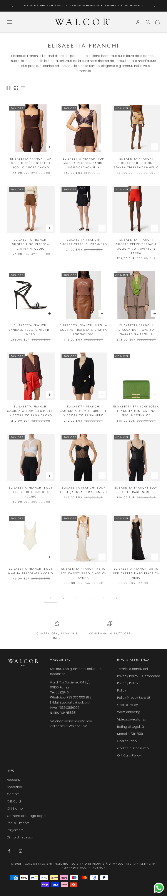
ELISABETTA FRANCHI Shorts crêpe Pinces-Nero (83, 242)
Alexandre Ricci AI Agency (83, 867)
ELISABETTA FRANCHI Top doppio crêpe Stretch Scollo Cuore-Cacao (31, 163)
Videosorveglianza (131, 719)
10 (103, 598)
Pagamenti (15, 830)
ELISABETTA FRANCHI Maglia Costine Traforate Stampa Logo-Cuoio (83, 329)
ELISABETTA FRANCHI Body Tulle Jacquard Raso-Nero (83, 490)
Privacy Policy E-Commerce (138, 676)
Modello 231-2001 (130, 734)
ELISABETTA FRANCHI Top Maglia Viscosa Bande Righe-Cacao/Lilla (83, 163)
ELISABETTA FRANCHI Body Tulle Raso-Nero (136, 490)
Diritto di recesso (20, 837)
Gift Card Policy (129, 755)
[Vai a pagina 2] (116, 598)
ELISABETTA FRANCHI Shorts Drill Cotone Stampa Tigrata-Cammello (136, 163)
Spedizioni (15, 787)
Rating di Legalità (130, 726)
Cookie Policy (127, 705)
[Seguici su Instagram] (20, 851)
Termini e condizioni (132, 669)
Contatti (13, 794)
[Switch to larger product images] (8, 88)
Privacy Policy (127, 683)
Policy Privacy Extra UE (133, 697)
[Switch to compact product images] (23, 88)
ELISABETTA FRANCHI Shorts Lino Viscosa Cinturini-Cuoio (30, 244)
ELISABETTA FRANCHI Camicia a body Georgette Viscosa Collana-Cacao (30, 411)
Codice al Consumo (133, 748)
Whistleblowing (128, 712)
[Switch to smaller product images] (16, 88)
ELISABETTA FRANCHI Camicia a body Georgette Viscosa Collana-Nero (83, 411)
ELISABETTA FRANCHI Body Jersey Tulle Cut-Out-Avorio (31, 492)
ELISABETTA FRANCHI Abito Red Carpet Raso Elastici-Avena (83, 573)
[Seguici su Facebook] (9, 851)
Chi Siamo (15, 808)
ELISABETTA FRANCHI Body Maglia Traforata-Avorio (30, 571)
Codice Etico (127, 741)
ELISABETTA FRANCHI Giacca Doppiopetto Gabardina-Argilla (136, 329)
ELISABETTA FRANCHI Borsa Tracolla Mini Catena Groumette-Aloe (136, 411)
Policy (121, 690)
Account (13, 779)
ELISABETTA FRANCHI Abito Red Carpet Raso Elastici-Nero (136, 573)
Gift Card (14, 801)
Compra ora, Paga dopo (26, 816)
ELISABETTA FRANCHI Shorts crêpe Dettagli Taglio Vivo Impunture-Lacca (136, 246)
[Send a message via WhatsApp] (159, 888)
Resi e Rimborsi (18, 823)
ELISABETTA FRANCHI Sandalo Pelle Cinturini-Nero (30, 329)
